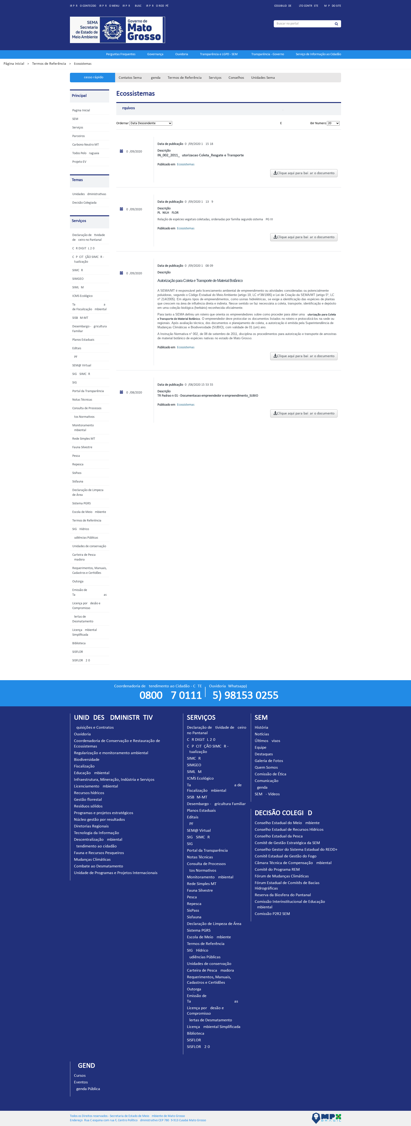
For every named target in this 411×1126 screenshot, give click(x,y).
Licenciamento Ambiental (96, 786)
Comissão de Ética (270, 774)
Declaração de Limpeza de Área (214, 924)
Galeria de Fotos (269, 761)
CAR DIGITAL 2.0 (83, 248)
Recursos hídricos (89, 793)
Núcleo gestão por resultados (99, 819)
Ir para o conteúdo (83, 6)
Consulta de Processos (86, 408)
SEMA (76, 119)
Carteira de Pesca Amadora (210, 970)
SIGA (75, 382)
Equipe (260, 747)
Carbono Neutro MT (85, 145)
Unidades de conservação (89, 546)
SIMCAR (77, 270)
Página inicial (14, 64)
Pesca (76, 456)
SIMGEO (77, 279)
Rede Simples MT (83, 439)
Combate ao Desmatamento (98, 866)
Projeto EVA (80, 162)
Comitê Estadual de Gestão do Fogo (286, 856)
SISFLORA (78, 652)
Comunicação (267, 781)
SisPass (76, 473)
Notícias (262, 734)
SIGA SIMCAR (81, 374)
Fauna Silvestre (82, 447)
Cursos (80, 1075)
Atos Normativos (83, 417)
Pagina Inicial (81, 110)
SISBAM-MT (80, 318)
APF (74, 357)
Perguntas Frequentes (120, 54)
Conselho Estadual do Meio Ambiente (287, 823)
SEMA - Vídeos (267, 794)
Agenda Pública (87, 1089)
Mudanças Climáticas (92, 859)
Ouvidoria (181, 54)
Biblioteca (79, 643)
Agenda (155, 78)
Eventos (81, 1082)
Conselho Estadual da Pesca (279, 836)
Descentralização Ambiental (98, 839)
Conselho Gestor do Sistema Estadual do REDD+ (296, 849)
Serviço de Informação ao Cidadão (318, 54)
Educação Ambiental (91, 773)
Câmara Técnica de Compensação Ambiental (293, 863)
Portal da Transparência (88, 391)
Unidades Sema (263, 78)
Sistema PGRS (81, 503)
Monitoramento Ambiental (210, 877)
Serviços (215, 78)
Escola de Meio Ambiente (89, 512)
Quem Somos (266, 767)
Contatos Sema (130, 78)
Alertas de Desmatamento (209, 1020)
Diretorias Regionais (91, 826)
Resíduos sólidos (88, 806)
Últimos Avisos (267, 741)
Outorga (77, 581)
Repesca (77, 464)
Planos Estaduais (83, 340)
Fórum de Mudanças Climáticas (282, 876)
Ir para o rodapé (157, 6)
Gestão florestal (88, 799)
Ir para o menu (109, 6)
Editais (76, 348)
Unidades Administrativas (89, 194)
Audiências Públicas (85, 538)
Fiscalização (84, 766)
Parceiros (78, 136)
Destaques (264, 754)
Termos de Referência (49, 64)
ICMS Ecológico (82, 296)
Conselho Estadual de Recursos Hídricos (289, 829)
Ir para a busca (132, 6)
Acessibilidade (282, 6)
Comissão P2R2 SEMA (273, 914)
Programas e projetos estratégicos (103, 813)
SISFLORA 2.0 (81, 660)
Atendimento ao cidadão (95, 846)
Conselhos (236, 78)
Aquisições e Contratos (94, 727)
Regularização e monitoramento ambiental (111, 753)
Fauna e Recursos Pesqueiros (99, 853)
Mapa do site (332, 6)
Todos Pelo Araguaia (85, 153)
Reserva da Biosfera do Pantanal (283, 895)
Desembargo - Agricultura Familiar (216, 804)
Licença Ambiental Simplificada (213, 1027)
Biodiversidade (86, 759)
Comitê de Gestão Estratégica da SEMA (288, 843)
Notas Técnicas (82, 400)
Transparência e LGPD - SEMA (220, 54)
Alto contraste (307, 6)
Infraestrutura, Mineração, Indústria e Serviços (114, 779)
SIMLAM (78, 287)
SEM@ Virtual (81, 365)
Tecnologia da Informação (96, 833)
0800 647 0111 (171, 696)
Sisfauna (77, 481)
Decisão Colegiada (84, 203)
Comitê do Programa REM (277, 869)
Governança (155, 54)
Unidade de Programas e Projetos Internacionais (115, 873)
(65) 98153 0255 (244, 696)
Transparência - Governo (267, 54)
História (261, 727)
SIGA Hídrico (80, 529)
